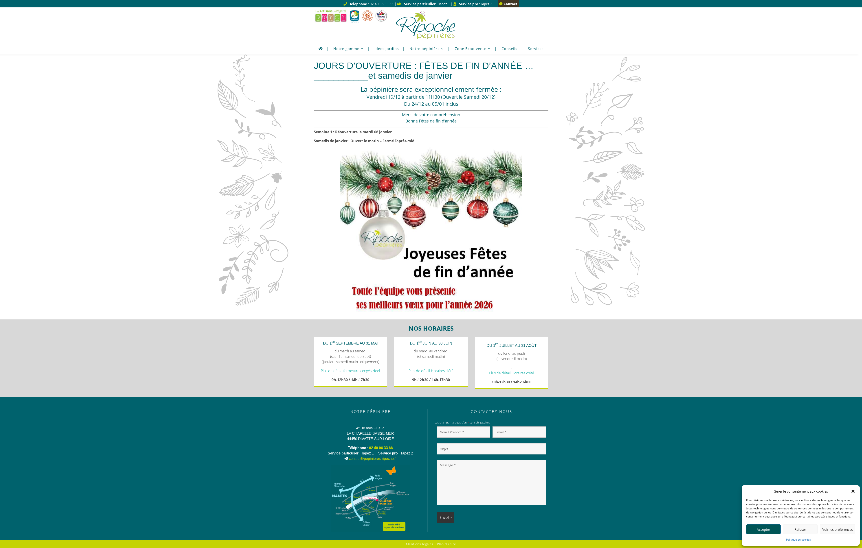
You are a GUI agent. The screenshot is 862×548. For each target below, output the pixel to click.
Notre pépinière (424, 49)
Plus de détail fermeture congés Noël (350, 370)
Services (536, 49)
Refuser (800, 529)
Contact (510, 4)
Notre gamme (346, 49)
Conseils (509, 49)
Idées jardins (386, 49)
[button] (853, 491)
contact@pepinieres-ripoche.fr (373, 459)
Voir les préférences (837, 529)
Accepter (763, 529)
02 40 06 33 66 (381, 448)
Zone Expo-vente (470, 49)
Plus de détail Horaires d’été (431, 370)
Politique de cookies (798, 539)
